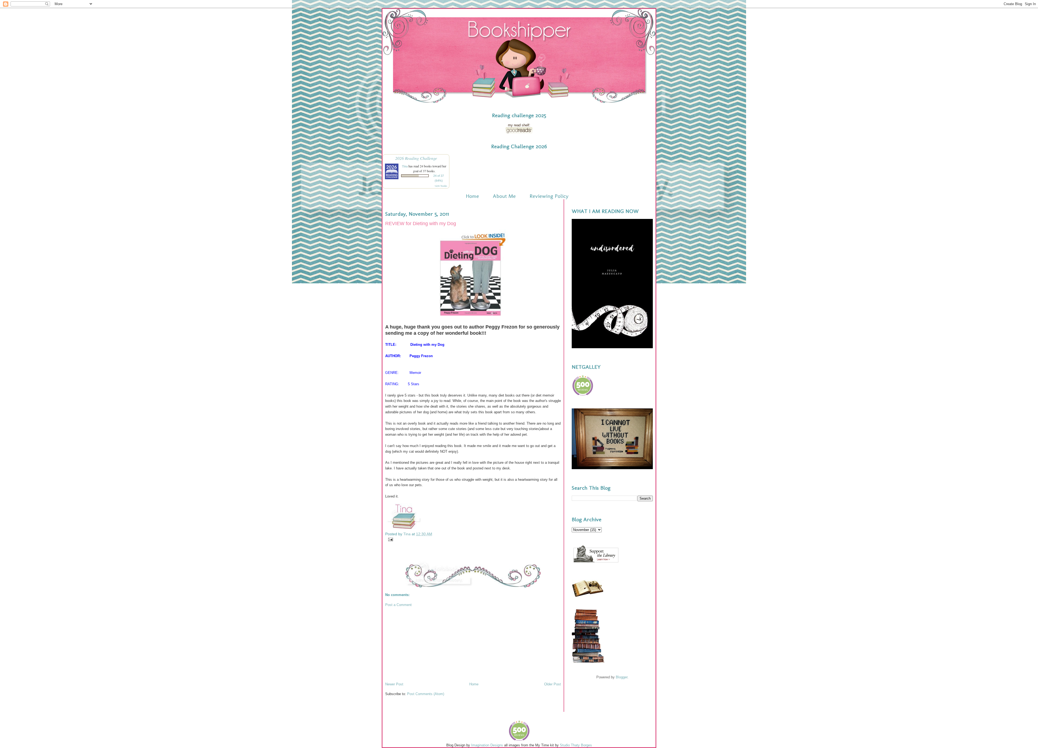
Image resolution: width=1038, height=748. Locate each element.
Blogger (621, 677)
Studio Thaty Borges (576, 745)
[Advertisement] (425, 644)
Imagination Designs (487, 745)
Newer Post (394, 684)
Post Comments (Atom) (425, 694)
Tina (405, 166)
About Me (504, 196)
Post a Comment (398, 605)
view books (441, 186)
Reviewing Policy (549, 196)
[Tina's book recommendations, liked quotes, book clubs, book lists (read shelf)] (519, 132)
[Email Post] (389, 539)
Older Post (552, 684)
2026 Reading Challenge (416, 158)
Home (472, 196)
